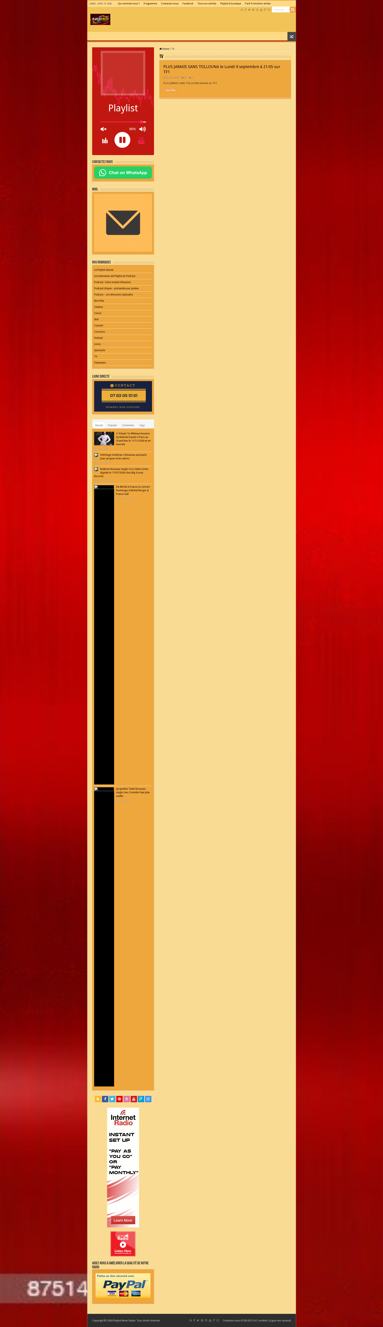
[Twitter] (249, 9)
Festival (98, 337)
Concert (98, 325)
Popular (112, 425)
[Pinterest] (253, 9)
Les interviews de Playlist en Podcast (114, 275)
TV (185, 77)
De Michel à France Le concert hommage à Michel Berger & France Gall (133, 490)
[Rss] (242, 9)
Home (165, 48)
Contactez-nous (170, 3)
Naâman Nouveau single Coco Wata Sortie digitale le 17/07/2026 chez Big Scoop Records (121, 472)
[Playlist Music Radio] (100, 18)
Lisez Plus (171, 90)
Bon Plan (99, 300)
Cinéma (98, 306)
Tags (142, 425)
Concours (99, 331)
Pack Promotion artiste (257, 3)
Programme (150, 3)
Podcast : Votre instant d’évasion (112, 282)
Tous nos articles (206, 3)
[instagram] (268, 9)
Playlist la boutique (230, 3)
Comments (128, 425)
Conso (98, 313)
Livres (97, 344)
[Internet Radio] (123, 1167)
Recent (99, 425)
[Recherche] (293, 10)
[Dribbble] (257, 9)
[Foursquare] (265, 9)
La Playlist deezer (104, 269)
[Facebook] (245, 9)
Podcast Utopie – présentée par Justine (116, 288)
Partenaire (100, 362)
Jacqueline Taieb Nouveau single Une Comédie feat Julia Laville (133, 792)
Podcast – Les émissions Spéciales (113, 294)
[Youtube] (261, 9)
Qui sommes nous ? (129, 3)
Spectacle (99, 350)
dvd (96, 319)
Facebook (188, 3)
